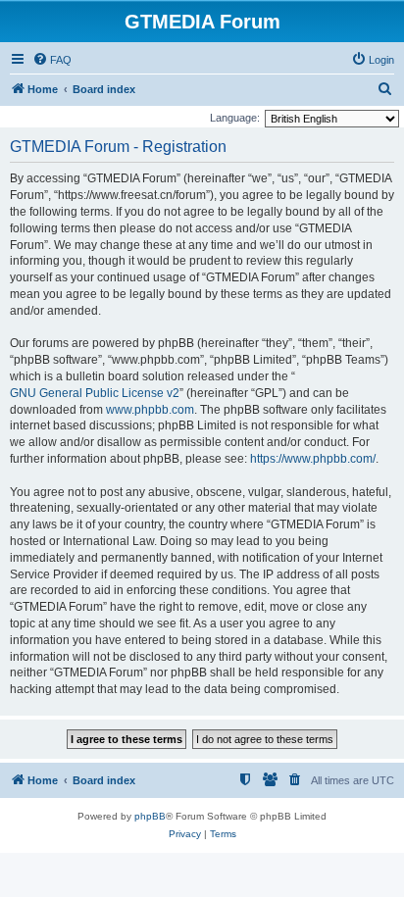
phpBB (150, 816)
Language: (235, 118)
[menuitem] (52, 60)
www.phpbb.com (150, 410)
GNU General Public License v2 (94, 393)
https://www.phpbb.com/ (313, 459)
